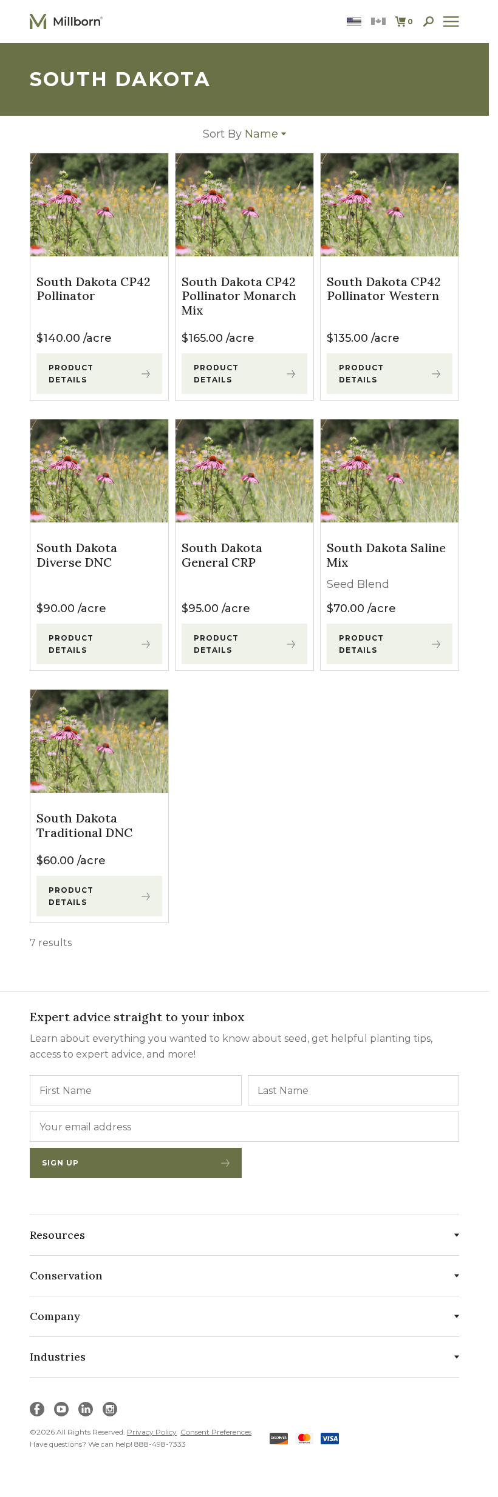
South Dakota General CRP (222, 554)
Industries (58, 1357)
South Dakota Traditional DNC (84, 824)
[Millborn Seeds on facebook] (37, 1409)
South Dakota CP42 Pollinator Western (384, 288)
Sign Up (60, 1162)
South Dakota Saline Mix (386, 554)
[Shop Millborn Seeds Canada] (378, 21)
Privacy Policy (152, 1431)
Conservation (66, 1275)
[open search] (428, 21)
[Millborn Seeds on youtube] (61, 1409)
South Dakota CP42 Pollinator (93, 288)
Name (240, 134)
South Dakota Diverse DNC (76, 554)
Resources (57, 1235)
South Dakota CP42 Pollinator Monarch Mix (239, 295)
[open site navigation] (451, 21)
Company (55, 1316)
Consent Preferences (215, 1431)
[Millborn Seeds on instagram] (110, 1409)
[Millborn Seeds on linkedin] (85, 1409)
